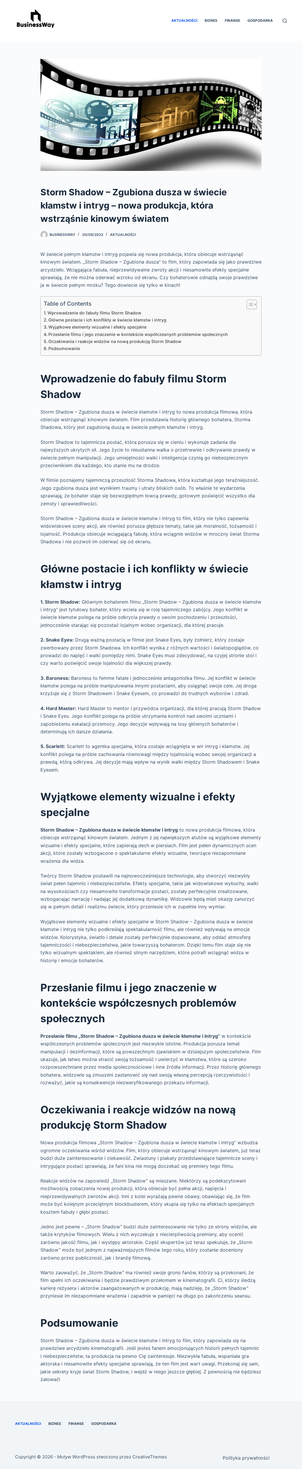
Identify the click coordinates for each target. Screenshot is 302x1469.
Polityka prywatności (246, 1458)
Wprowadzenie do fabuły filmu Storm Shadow (94, 312)
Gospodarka (260, 20)
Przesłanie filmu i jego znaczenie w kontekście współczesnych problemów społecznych (138, 334)
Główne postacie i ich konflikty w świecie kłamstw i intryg (107, 319)
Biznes (211, 20)
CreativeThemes (149, 1457)
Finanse (232, 20)
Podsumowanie (64, 348)
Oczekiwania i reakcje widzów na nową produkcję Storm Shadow (114, 341)
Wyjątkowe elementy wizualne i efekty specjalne (97, 326)
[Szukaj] (285, 21)
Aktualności (184, 20)
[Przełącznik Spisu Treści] (248, 304)
